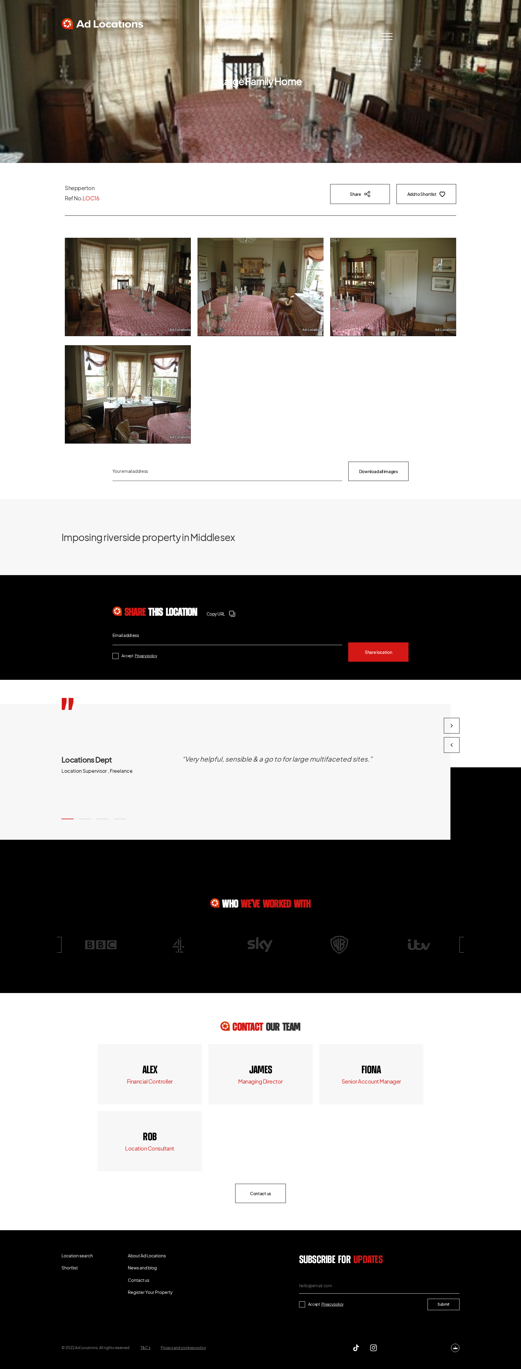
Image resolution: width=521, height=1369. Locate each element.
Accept (139, 656)
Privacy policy (146, 656)
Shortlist (135, 36)
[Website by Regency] (455, 1348)
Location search (87, 36)
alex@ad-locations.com (149, 1081)
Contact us (353, 36)
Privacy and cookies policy (183, 1347)
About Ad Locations (187, 36)
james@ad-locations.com (260, 1081)
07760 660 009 (150, 1070)
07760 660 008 (260, 1070)
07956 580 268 (371, 1070)
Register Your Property (298, 36)
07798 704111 (149, 1137)
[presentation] (451, 745)
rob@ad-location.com (149, 1148)
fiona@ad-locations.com (371, 1081)
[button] (67, 819)
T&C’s (145, 1347)
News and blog (241, 36)
